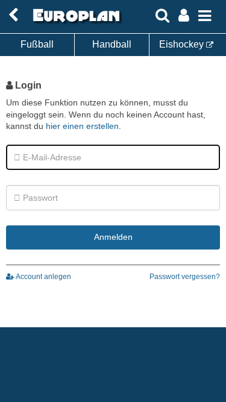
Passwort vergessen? (184, 276)
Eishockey (182, 44)
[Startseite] (75, 22)
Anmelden (113, 237)
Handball (111, 44)
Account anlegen (42, 276)
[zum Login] (13, 15)
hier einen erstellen (82, 126)
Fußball (37, 44)
